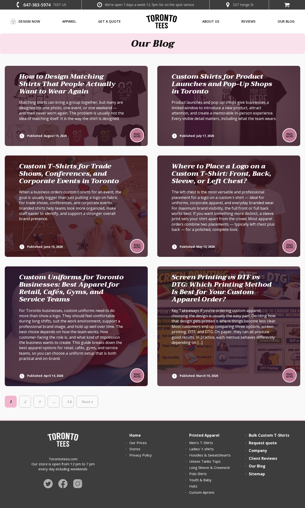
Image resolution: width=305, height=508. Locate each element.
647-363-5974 (37, 5)
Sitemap (257, 474)
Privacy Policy (140, 455)
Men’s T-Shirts (201, 442)
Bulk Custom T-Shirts (269, 435)
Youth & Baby (200, 479)
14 (69, 402)
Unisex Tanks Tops (205, 461)
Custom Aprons (201, 492)
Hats (193, 486)
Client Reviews (263, 458)
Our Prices (138, 442)
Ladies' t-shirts (201, 448)
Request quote (263, 443)
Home (135, 435)
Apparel (69, 21)
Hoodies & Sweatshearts (210, 455)
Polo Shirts (198, 473)
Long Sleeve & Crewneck (209, 467)
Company (258, 450)
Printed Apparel (204, 435)
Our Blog (257, 466)
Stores (134, 448)
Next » (87, 402)
